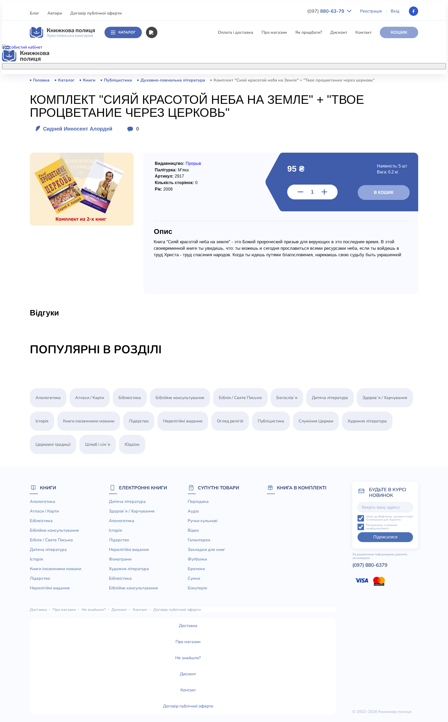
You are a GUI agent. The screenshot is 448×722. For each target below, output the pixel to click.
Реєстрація (371, 11)
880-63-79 (326, 11)
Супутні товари (218, 487)
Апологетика (169, 80)
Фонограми (120, 559)
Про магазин (274, 32)
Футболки (197, 559)
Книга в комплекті (301, 487)
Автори (54, 13)
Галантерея (199, 540)
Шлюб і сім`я (169, 214)
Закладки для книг (206, 549)
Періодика (198, 501)
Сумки (194, 578)
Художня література (367, 421)
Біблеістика (168, 99)
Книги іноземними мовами (182, 147)
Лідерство (167, 157)
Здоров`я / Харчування (179, 224)
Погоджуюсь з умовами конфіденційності (381, 527)
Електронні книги (143, 487)
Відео (193, 530)
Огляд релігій (230, 421)
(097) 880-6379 (369, 565)
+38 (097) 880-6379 (352, 80)
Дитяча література (175, 128)
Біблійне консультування (181, 109)
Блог (34, 13)
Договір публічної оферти (96, 13)
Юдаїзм (132, 444)
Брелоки (196, 569)
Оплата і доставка (235, 32)
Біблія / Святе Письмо (178, 118)
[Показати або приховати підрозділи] (229, 65)
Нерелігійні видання (177, 166)
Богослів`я (167, 205)
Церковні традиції (174, 176)
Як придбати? (308, 32)
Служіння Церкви (174, 185)
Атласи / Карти (171, 89)
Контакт (363, 32)
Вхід (395, 11)
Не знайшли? (94, 609)
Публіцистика (170, 195)
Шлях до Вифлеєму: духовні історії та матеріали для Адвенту (389, 518)
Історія (163, 137)
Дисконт (338, 32)
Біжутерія (197, 588)
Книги (48, 487)
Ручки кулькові (203, 521)
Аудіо (193, 511)
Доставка (38, 609)
